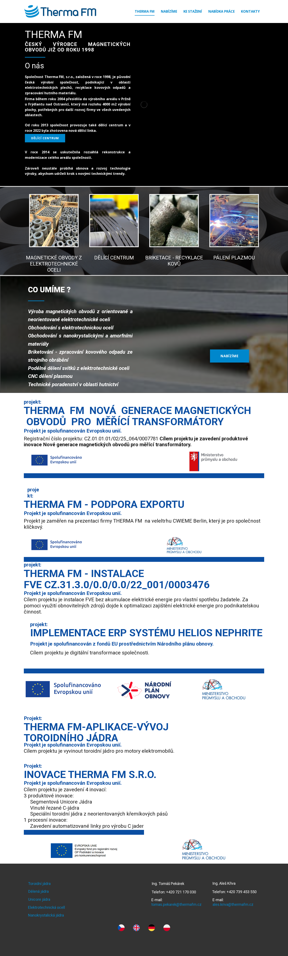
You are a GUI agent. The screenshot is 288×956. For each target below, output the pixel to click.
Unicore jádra (39, 899)
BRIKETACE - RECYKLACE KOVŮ (174, 261)
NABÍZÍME (169, 11)
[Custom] (121, 927)
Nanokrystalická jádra (46, 915)
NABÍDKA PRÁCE (221, 11)
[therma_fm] (60, 11)
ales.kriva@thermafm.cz (233, 904)
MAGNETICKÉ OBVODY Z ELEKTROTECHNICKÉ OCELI (54, 264)
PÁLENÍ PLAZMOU (234, 258)
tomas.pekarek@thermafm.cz (176, 904)
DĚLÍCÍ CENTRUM (114, 258)
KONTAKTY (250, 11)
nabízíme (229, 356)
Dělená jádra (38, 891)
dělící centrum (45, 138)
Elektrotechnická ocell (46, 907)
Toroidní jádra (39, 883)
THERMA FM (145, 11)
